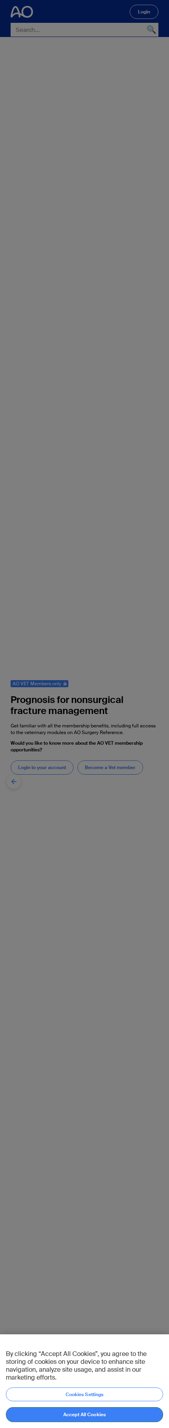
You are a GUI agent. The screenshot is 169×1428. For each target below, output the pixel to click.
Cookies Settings (85, 1394)
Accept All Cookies (84, 1414)
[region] (84, 1381)
